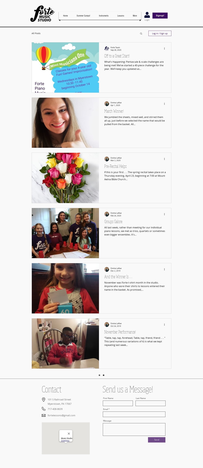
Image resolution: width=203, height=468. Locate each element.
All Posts (36, 33)
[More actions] (165, 48)
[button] (121, 16)
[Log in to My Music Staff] (147, 15)
